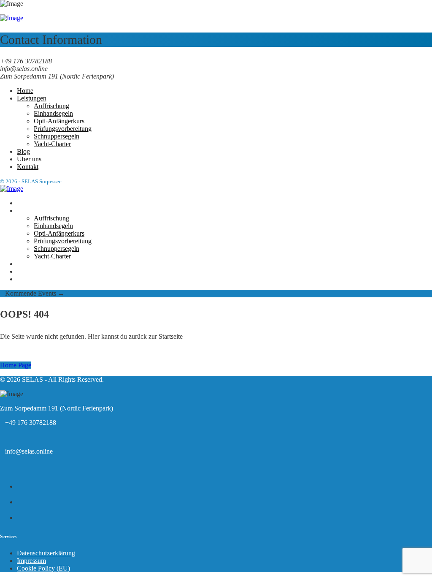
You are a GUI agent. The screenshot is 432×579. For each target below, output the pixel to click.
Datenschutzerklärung (46, 553)
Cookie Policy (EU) (43, 568)
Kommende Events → (32, 293)
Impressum (31, 560)
